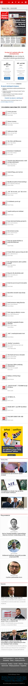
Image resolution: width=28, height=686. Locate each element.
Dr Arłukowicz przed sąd (14, 201)
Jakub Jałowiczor (14, 253)
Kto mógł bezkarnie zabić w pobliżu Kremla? (17, 262)
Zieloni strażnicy (12, 121)
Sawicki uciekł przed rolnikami (15, 211)
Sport (11, 369)
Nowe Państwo (12, 677)
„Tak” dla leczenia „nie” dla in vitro (17, 191)
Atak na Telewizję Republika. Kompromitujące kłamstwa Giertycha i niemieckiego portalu (14, 534)
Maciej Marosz (13, 164)
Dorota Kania (13, 356)
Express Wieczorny (19, 658)
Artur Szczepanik (14, 368)
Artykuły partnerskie (20, 660)
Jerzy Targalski (13, 113)
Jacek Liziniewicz (14, 223)
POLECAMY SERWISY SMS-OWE (15, 416)
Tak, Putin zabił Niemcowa (14, 141)
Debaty (12, 660)
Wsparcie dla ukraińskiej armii (15, 273)
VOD (18, 677)
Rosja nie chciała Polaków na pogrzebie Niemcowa (15, 241)
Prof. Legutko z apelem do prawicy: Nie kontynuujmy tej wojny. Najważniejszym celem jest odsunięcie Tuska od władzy (13, 642)
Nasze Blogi (23, 677)
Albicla (24, 679)
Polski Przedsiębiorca (8, 658)
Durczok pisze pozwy (13, 231)
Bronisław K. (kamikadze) (14, 151)
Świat (11, 255)
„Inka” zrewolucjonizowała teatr (16, 333)
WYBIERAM (7, 78)
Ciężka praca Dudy (12, 131)
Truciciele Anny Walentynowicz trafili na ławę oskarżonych (17, 161)
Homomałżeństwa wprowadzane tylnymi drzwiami (11, 474)
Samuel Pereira (13, 232)
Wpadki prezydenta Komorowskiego (17, 182)
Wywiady (3, 584)
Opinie (11, 115)
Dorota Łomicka (13, 193)
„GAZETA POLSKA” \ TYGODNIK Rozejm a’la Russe (17, 386)
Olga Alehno (13, 143)
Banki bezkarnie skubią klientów (16, 302)
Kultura (11, 306)
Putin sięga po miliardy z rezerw (16, 312)
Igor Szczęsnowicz (14, 123)
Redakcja (10, 664)
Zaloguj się (18, 83)
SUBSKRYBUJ (8, 56)
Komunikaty (6, 660)
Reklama (21, 664)
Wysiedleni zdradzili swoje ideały (16, 293)
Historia (12, 379)
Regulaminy (23, 666)
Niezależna (4, 677)
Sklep (13, 681)
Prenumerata (4, 664)
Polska (11, 175)
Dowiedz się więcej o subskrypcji (14, 98)
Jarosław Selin (13, 133)
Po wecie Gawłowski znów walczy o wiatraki (12, 508)
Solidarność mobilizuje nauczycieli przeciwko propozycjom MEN (14, 556)
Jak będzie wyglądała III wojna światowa (15, 323)
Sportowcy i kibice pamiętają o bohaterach (15, 365)
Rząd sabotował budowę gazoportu (17, 221)
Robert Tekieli (13, 325)
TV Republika (18, 679)
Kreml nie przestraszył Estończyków (17, 283)
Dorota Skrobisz (14, 304)
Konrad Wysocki (13, 275)
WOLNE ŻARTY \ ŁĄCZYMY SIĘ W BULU (17, 407)
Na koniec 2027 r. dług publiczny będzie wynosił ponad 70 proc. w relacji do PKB (13, 620)
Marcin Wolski (13, 152)
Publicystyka (13, 348)
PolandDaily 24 (19, 681)
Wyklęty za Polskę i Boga (14, 376)
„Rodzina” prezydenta (13, 343)
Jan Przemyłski (14, 553)
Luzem (11, 390)
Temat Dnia (12, 165)
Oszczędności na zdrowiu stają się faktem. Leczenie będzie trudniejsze (12, 491)
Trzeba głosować (12, 111)
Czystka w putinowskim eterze (14, 577)
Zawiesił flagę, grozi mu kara (15, 172)
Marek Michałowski (14, 314)
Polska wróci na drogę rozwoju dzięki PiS (11, 598)
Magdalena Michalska (15, 183)
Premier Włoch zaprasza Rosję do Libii (18, 252)
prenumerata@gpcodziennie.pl (7, 102)
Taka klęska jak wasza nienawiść (16, 355)
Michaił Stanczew (14, 345)
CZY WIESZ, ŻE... (12, 397)
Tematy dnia (4, 460)
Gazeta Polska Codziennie (7, 679)
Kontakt (16, 664)
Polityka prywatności (14, 666)
